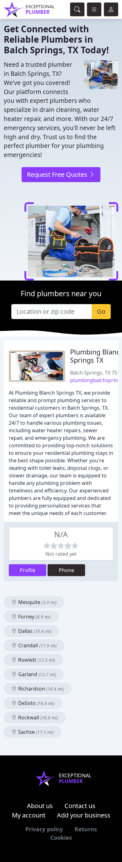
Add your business (83, 815)
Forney (34, 616)
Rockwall (37, 717)
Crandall (37, 645)
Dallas (34, 631)
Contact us (79, 806)
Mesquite (37, 602)
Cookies (61, 837)
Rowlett (36, 659)
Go (101, 311)
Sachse (35, 731)
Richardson (40, 688)
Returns (85, 829)
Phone (66, 570)
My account (28, 815)
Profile (27, 570)
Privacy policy (44, 829)
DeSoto (35, 703)
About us (40, 806)
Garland (36, 674)
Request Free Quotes (58, 174)
